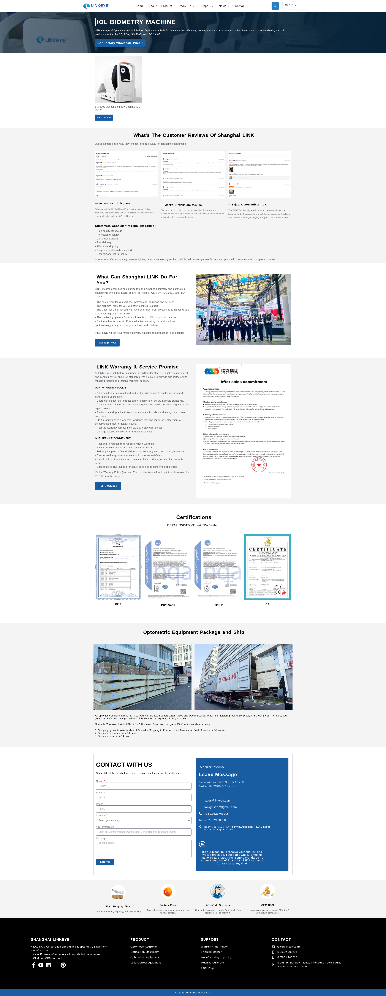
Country (101, 815)
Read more (104, 117)
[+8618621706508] (200, 820)
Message (101, 838)
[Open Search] (275, 6)
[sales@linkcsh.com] (200, 800)
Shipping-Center (211, 952)
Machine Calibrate (212, 962)
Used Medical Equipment (145, 962)
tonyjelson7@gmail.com (220, 807)
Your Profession (105, 827)
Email (99, 792)
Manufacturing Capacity (216, 957)
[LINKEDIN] (48, 965)
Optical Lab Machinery (144, 952)
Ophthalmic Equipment (144, 957)
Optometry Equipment (144, 946)
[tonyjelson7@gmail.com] (200, 807)
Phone (99, 804)
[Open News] (228, 6)
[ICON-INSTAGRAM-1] (55, 965)
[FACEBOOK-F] (33, 965)
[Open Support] (212, 6)
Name (100, 781)
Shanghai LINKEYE (50, 939)
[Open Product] (174, 6)
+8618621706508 (215, 820)
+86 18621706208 (216, 813)
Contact (281, 939)
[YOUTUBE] (41, 965)
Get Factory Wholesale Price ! (120, 43)
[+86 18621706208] (200, 813)
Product (139, 939)
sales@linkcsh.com (217, 800)
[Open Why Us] (193, 6)
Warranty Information (214, 946)
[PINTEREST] (63, 965)
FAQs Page (207, 968)
